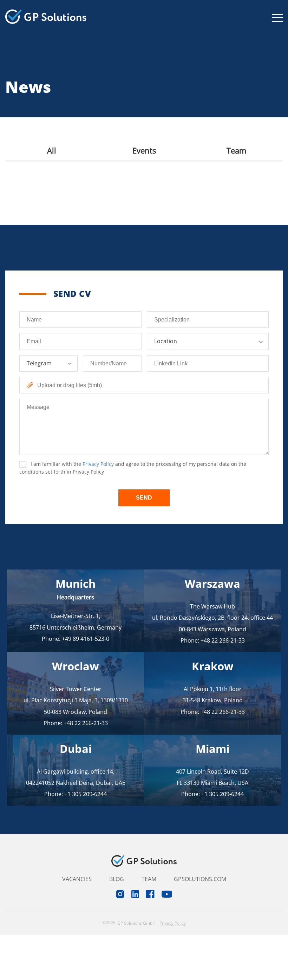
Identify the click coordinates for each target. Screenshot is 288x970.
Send (144, 498)
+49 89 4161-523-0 (85, 639)
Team (236, 150)
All (51, 150)
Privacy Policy (98, 464)
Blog (116, 879)
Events (144, 150)
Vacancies (77, 879)
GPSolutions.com (200, 879)
